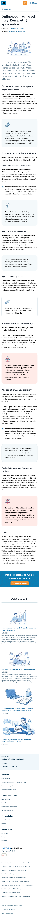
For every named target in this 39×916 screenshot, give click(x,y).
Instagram (4, 837)
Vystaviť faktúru (21, 583)
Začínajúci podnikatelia (9, 789)
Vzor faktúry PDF (22, 870)
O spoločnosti (6, 820)
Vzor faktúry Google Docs (9, 870)
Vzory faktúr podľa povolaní (9, 862)
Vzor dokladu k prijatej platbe (10, 881)
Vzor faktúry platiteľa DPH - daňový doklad (13, 889)
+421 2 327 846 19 (9, 766)
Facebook (21, 31)
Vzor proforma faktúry (28, 885)
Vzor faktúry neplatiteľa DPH (9, 896)
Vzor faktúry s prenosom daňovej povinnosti (14, 877)
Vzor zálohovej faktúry (8, 874)
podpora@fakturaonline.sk (13, 759)
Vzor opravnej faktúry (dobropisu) (11, 885)
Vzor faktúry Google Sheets (21, 866)
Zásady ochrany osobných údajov (12, 905)
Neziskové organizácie (9, 786)
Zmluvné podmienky (8, 913)
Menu (34, 3)
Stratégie (7, 9)
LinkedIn (12, 31)
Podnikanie (12, 28)
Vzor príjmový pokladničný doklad (11, 892)
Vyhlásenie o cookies (8, 909)
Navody (4, 803)
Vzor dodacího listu (24, 896)
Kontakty (4, 823)
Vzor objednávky (24, 881)
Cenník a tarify (6, 778)
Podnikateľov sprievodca (9, 806)
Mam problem (6, 799)
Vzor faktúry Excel (24, 862)
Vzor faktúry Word (6, 866)
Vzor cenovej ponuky (7, 900)
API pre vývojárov (7, 810)
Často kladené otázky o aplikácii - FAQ (14, 782)
